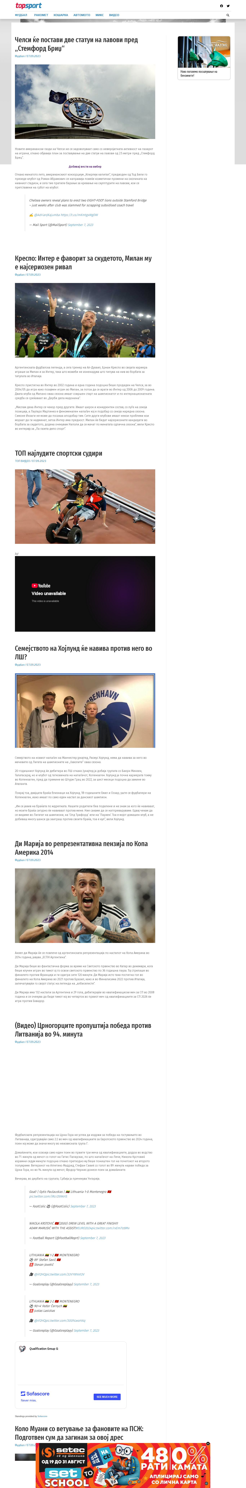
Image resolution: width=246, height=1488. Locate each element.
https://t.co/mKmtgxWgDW (79, 215)
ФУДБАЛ (21, 15)
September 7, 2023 (80, 225)
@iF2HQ (39, 1274)
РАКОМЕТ (41, 15)
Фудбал (19, 56)
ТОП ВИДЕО (22, 460)
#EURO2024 (83, 1228)
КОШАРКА (61, 15)
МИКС (100, 15)
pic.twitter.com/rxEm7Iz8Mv (110, 1228)
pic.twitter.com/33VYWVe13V (64, 1274)
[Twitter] (228, 6)
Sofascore (42, 1416)
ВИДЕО (114, 15)
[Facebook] (221, 6)
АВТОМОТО (81, 15)
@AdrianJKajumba (47, 215)
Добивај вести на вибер (85, 166)
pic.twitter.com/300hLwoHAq (65, 1321)
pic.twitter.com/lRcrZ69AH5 (48, 1196)
